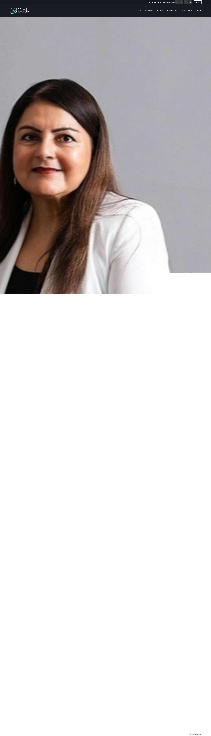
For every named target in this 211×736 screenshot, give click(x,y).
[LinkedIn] (177, 2)
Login (197, 2)
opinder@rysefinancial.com (167, 2)
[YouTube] (181, 2)
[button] (139, 11)
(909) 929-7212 (151, 2)
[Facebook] (186, 2)
